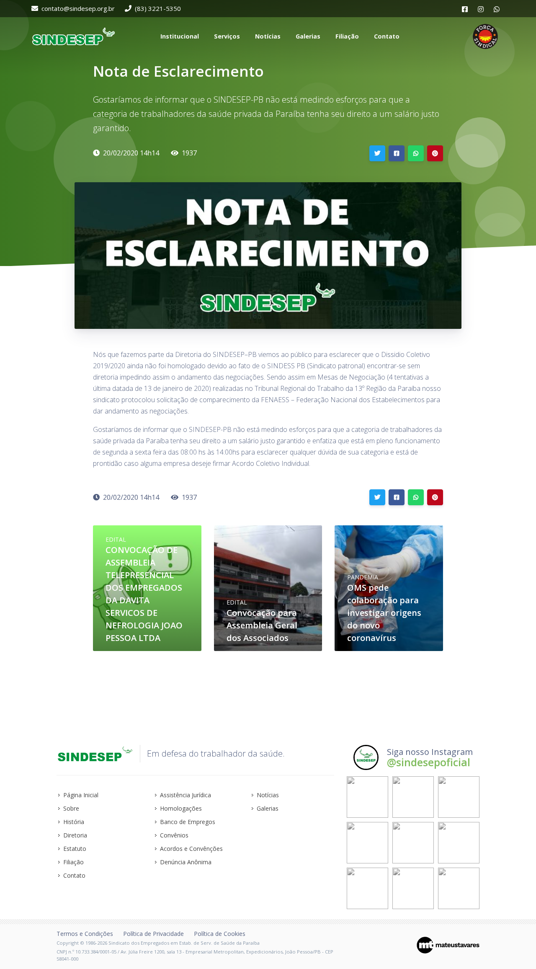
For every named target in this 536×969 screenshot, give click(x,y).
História (73, 822)
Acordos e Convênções (191, 849)
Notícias (268, 795)
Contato (74, 875)
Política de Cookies (219, 934)
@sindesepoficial (428, 762)
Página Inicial (80, 795)
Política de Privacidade (153, 934)
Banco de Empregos (187, 822)
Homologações (181, 808)
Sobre (71, 808)
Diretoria (75, 835)
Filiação (73, 862)
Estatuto (74, 849)
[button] (179, 36)
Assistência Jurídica (185, 795)
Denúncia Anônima (185, 862)
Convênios (174, 835)
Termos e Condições (85, 934)
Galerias (267, 808)
